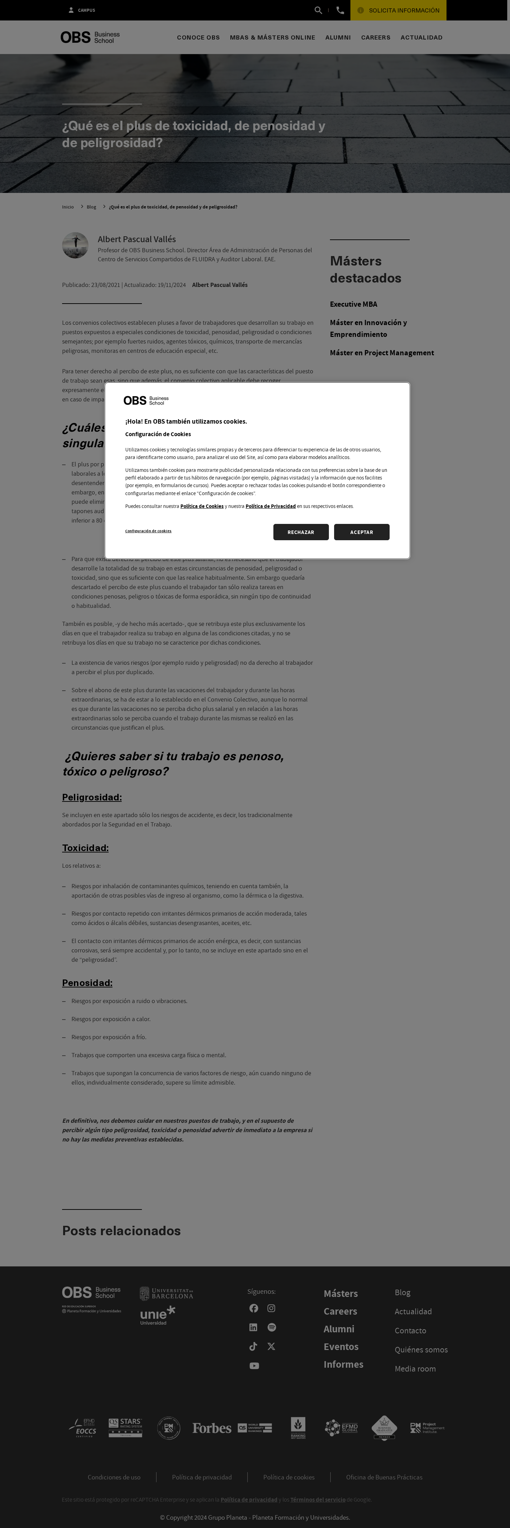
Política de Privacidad (271, 506)
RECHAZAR (301, 532)
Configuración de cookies (148, 530)
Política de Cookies (202, 506)
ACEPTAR (361, 532)
